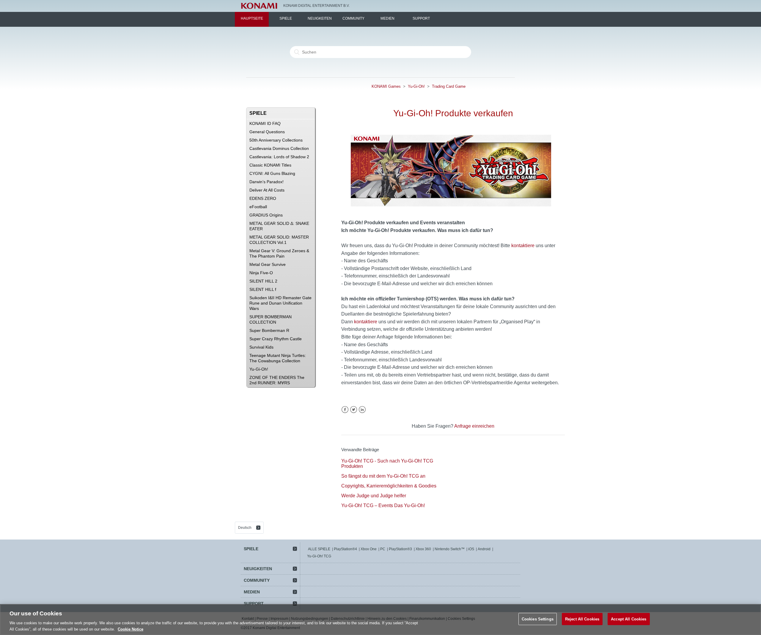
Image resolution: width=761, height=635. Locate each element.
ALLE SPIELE (319, 549)
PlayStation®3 (400, 549)
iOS (471, 549)
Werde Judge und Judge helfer (373, 495)
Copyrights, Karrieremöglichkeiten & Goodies (388, 485)
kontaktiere (522, 245)
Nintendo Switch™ (450, 549)
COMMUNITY (353, 18)
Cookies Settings (538, 619)
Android (484, 549)
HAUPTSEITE (252, 18)
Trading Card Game (449, 86)
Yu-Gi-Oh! (416, 86)
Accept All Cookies (628, 619)
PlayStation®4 (345, 549)
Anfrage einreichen (474, 426)
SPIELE (285, 18)
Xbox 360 (423, 549)
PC (382, 549)
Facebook (345, 409)
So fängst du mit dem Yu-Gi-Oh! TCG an (383, 476)
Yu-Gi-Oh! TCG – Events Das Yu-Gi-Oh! (383, 505)
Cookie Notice (130, 629)
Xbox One (369, 549)
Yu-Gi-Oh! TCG (319, 556)
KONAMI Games (386, 86)
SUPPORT (421, 18)
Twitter (353, 409)
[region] (380, 619)
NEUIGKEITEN (320, 18)
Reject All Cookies (582, 619)
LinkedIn (362, 409)
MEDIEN (387, 18)
